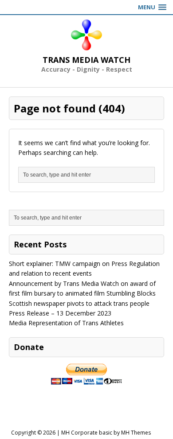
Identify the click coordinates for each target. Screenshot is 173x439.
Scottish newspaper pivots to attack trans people (79, 303)
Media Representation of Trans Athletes (66, 323)
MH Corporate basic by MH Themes (106, 432)
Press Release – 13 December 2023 (60, 313)
